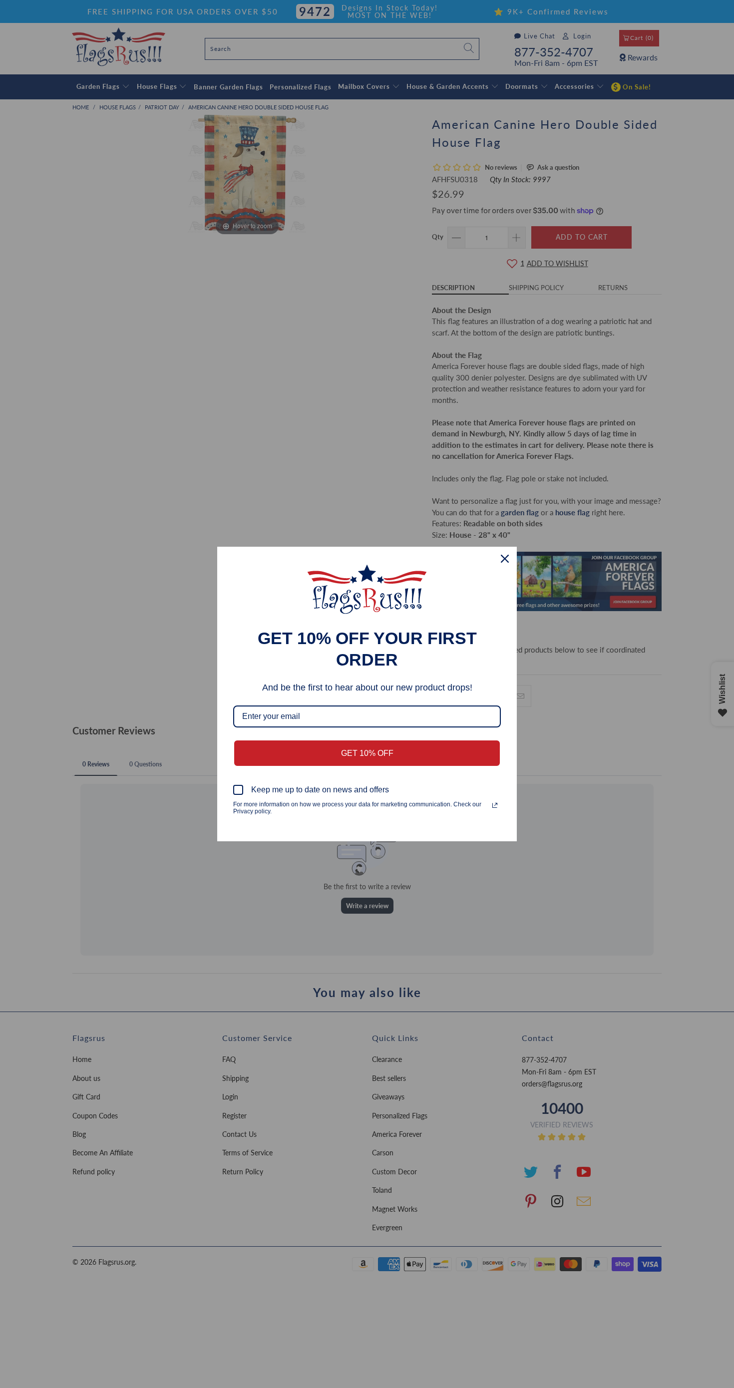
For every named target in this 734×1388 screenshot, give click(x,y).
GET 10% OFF (367, 753)
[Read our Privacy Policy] (495, 805)
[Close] (505, 559)
